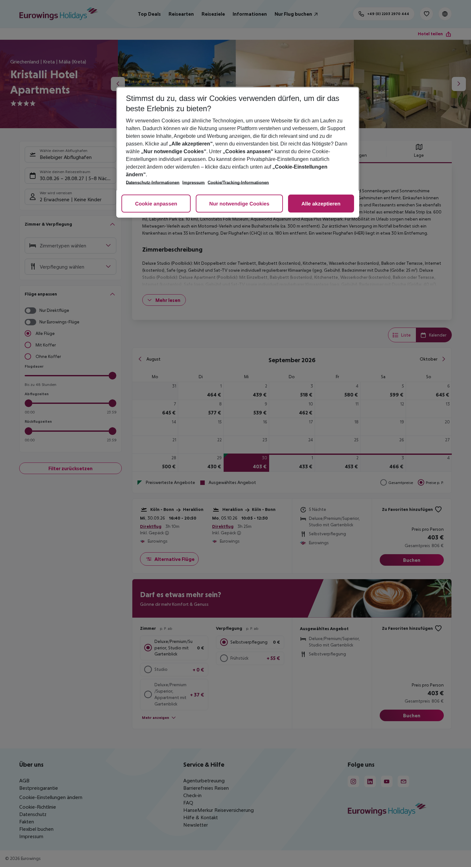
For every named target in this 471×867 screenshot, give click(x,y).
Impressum (193, 182)
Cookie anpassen (156, 204)
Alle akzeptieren (321, 204)
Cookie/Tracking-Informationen (238, 182)
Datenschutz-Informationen (152, 182)
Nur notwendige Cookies (239, 204)
